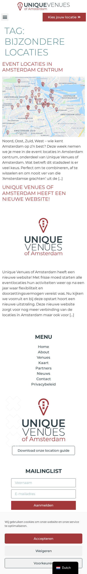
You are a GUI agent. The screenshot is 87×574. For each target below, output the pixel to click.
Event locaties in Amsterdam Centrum (32, 67)
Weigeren (43, 551)
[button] (4, 17)
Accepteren (43, 538)
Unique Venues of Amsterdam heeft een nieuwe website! (34, 193)
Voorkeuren (44, 563)
